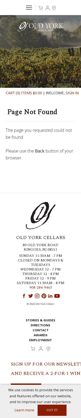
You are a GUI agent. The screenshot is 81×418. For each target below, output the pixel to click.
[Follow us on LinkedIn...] (50, 296)
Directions (40, 325)
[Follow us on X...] (30, 296)
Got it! (52, 410)
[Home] (40, 26)
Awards (41, 335)
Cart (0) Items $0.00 (24, 92)
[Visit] (54, 8)
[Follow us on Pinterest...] (44, 296)
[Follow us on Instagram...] (37, 296)
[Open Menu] (29, 7)
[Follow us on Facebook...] (24, 296)
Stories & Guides (40, 320)
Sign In (72, 92)
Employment (40, 340)
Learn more (24, 409)
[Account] (47, 8)
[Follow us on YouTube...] (57, 296)
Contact (41, 330)
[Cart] (40, 8)
